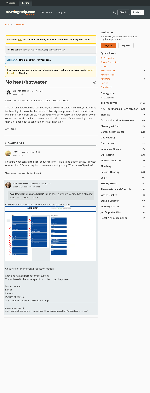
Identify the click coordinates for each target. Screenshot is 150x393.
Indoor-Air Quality (123, 149)
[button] (94, 83)
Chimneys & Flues (123, 126)
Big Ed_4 (16, 152)
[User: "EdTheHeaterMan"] (8, 185)
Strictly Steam (123, 183)
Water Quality (123, 194)
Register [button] (126, 45)
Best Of (104, 83)
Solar (123, 177)
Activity (104, 66)
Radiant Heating (123, 171)
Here (20, 39)
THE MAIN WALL (123, 103)
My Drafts (123, 78)
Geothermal (123, 143)
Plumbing (123, 166)
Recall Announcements (123, 217)
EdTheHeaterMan (21, 183)
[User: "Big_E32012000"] (8, 92)
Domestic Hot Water (123, 131)
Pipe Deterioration (123, 160)
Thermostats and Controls (123, 189)
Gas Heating (123, 137)
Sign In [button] (108, 45)
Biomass (123, 114)
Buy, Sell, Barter (123, 200)
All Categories (107, 58)
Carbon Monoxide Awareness (123, 120)
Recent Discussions (110, 62)
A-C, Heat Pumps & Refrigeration (123, 108)
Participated (106, 87)
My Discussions (108, 74)
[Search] (114, 12)
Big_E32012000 (19, 91)
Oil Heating (123, 154)
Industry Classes (123, 206)
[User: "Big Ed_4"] (8, 153)
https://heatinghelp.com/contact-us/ (48, 49)
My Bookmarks (123, 70)
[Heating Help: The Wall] (20, 12)
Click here (11, 59)
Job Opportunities (123, 212)
